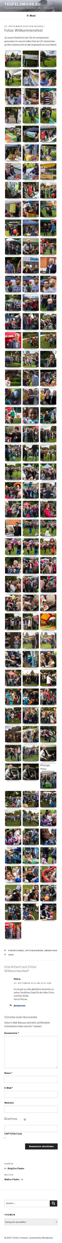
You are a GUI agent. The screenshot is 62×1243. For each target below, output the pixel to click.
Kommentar (11, 1033)
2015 (11, 955)
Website (9, 1103)
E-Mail (8, 1088)
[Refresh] (25, 1119)
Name (8, 1073)
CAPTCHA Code (13, 1133)
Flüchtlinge (16, 951)
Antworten (19, 1005)
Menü (32, 15)
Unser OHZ (51, 951)
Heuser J (39, 26)
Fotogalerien (34, 951)
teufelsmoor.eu (22, 4)
